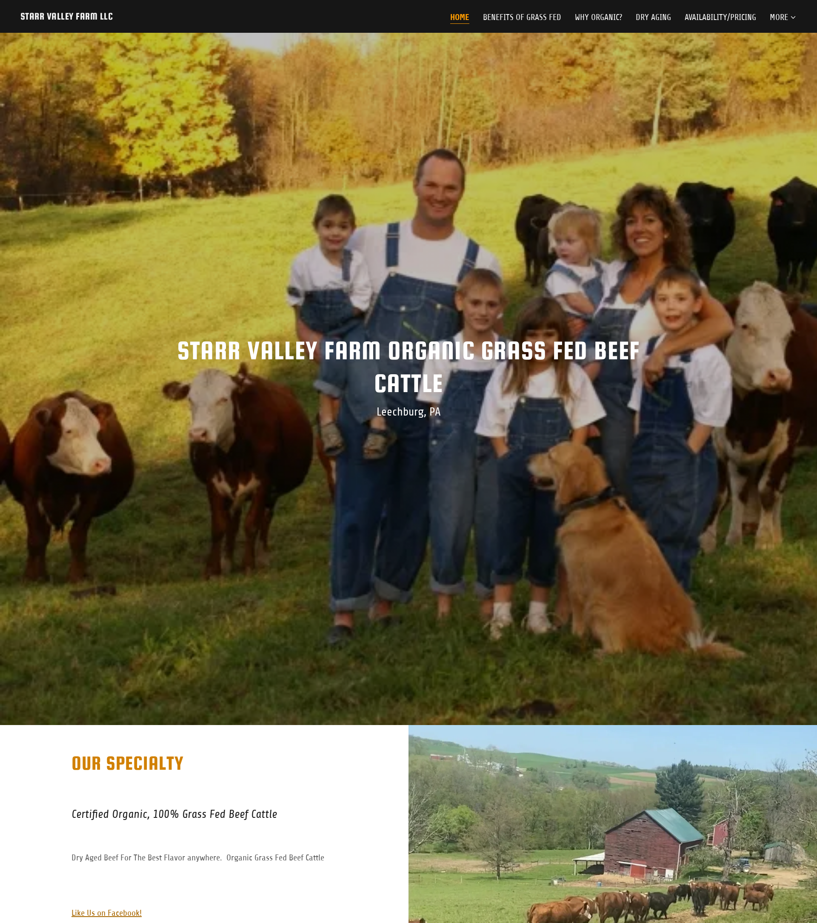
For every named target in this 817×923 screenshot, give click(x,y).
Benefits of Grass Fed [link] (522, 17)
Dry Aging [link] (653, 17)
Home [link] (459, 17)
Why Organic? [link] (598, 17)
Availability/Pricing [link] (720, 17)
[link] (66, 17)
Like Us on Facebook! (106, 913)
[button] (783, 17)
